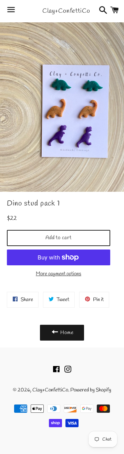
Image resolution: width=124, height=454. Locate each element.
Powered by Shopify (90, 390)
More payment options (58, 273)
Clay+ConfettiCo (61, 11)
